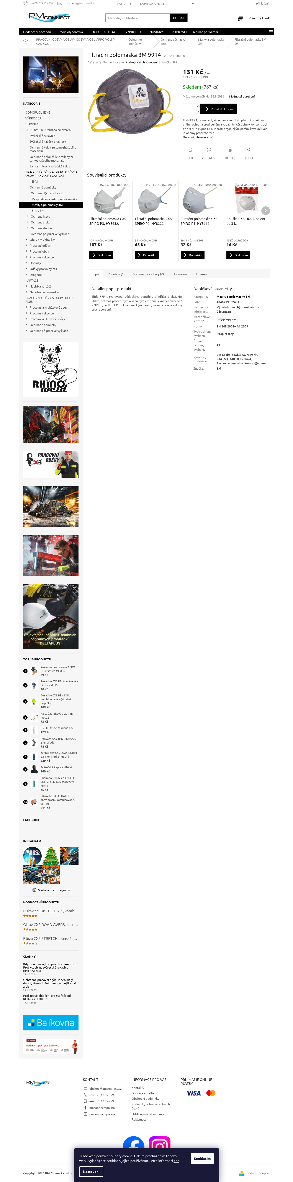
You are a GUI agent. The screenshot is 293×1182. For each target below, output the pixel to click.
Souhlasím (202, 1158)
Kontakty (124, 3)
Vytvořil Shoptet (258, 1173)
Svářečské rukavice (42, 135)
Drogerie (36, 274)
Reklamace (139, 1119)
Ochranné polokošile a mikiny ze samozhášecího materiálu (52, 158)
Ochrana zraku (40, 222)
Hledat (178, 18)
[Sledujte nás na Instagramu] (159, 1147)
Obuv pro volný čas (42, 239)
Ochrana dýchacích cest (47, 193)
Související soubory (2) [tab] (148, 274)
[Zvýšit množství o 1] (198, 106)
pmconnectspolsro (102, 1107)
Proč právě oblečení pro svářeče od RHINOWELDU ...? (47, 997)
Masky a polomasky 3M (47, 205)
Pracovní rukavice (42, 257)
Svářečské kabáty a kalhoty (48, 141)
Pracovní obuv (39, 251)
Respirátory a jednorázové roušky (54, 199)
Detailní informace (195, 137)
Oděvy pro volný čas (43, 269)
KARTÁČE (31, 280)
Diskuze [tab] (201, 274)
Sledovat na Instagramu (54, 890)
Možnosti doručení (242, 96)
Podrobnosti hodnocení (142, 62)
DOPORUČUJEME (37, 112)
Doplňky (35, 263)
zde (176, 1160)
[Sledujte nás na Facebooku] (133, 1147)
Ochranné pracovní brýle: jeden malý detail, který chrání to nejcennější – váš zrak (49, 983)
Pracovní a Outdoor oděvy (47, 319)
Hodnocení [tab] (180, 274)
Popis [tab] (95, 274)
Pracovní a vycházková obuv (48, 307)
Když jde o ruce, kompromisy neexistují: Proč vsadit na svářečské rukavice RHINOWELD (50, 967)
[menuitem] (37, 31)
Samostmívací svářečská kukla (50, 166)
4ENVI (34, 181)
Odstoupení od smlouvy (148, 1114)
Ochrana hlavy (40, 216)
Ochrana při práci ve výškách (50, 234)
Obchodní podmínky (145, 1098)
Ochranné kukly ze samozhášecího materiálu (53, 149)
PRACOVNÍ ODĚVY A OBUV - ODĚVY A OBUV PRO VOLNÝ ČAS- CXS (51, 174)
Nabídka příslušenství (44, 292)
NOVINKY (32, 124)
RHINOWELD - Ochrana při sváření (48, 130)
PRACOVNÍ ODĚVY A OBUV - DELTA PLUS (49, 299)
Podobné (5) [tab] (116, 274)
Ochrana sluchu (41, 228)
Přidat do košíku (222, 109)
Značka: (169, 62)
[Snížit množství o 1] (198, 111)
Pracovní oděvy (40, 245)
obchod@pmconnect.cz (105, 1088)
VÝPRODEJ (33, 118)
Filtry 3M (38, 210)
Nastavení (91, 1171)
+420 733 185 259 (101, 1095)
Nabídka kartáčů (41, 286)
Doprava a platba (153, 3)
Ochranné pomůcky (43, 187)
